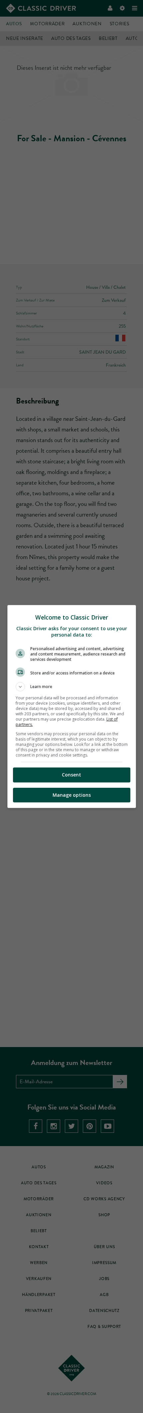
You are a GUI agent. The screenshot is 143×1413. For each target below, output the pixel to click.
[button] (72, 686)
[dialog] (71, 706)
